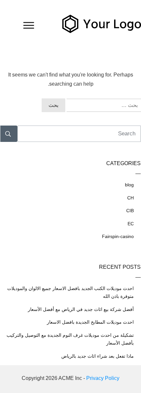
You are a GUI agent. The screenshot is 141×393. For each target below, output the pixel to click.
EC (131, 223)
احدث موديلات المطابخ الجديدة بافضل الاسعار (90, 322)
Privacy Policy (102, 378)
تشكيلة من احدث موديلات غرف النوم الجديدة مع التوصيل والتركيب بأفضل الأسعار (70, 339)
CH (130, 197)
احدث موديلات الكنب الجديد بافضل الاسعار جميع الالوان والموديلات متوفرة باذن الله (70, 292)
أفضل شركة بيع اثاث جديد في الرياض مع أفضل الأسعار (81, 309)
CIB (130, 210)
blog (129, 184)
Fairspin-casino (118, 236)
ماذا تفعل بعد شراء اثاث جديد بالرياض (97, 356)
